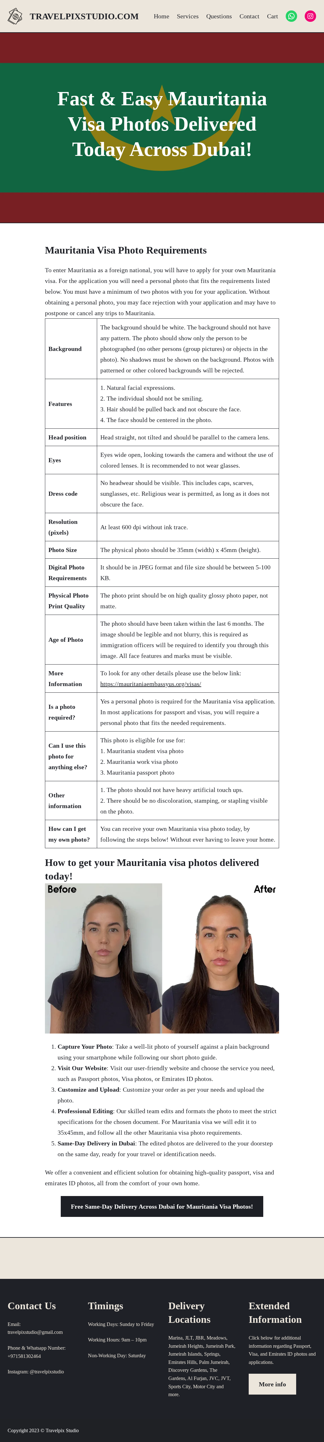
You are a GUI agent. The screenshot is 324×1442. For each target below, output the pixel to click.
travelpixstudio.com (84, 16)
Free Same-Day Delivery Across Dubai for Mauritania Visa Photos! (162, 1206)
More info (272, 1384)
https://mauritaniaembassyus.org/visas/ (150, 683)
